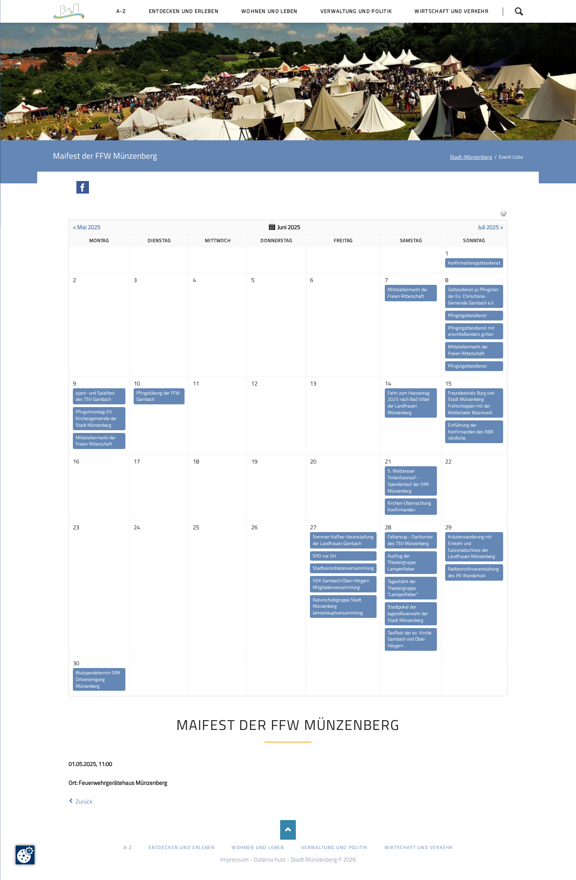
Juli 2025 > (490, 227)
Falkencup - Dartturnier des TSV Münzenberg (410, 540)
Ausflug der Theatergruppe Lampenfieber (402, 562)
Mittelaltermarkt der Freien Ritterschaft (407, 293)
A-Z (127, 847)
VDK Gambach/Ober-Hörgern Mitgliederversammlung (341, 584)
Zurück (84, 801)
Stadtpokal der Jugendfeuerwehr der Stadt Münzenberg (408, 613)
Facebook (82, 187)
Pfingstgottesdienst (467, 315)
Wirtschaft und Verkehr (418, 847)
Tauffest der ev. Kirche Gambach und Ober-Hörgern (409, 639)
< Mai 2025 (86, 227)
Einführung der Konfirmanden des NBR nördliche (470, 431)
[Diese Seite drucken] (503, 214)
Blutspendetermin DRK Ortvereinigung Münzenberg (98, 679)
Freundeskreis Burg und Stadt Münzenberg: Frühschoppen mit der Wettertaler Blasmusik (471, 402)
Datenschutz (270, 859)
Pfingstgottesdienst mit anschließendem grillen (471, 331)
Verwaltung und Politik (334, 847)
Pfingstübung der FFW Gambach (158, 396)
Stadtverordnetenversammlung (343, 568)
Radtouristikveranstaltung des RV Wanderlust (473, 572)
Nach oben (288, 830)
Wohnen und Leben (258, 847)
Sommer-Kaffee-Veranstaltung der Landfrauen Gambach (343, 540)
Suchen (513, 11)
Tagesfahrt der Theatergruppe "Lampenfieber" (403, 588)
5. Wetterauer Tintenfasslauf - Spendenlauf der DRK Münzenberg (408, 480)
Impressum (234, 859)
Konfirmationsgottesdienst (474, 262)
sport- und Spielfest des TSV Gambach (95, 396)
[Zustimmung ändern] (25, 855)
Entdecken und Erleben (182, 847)
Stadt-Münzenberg (471, 157)
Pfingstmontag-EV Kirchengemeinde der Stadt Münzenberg (96, 418)
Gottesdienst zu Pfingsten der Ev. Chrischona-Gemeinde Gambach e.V (473, 296)
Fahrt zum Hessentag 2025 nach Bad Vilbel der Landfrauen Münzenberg (408, 402)
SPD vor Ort (324, 556)
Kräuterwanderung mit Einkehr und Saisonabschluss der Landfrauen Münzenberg (471, 546)
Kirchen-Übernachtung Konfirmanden (409, 506)
